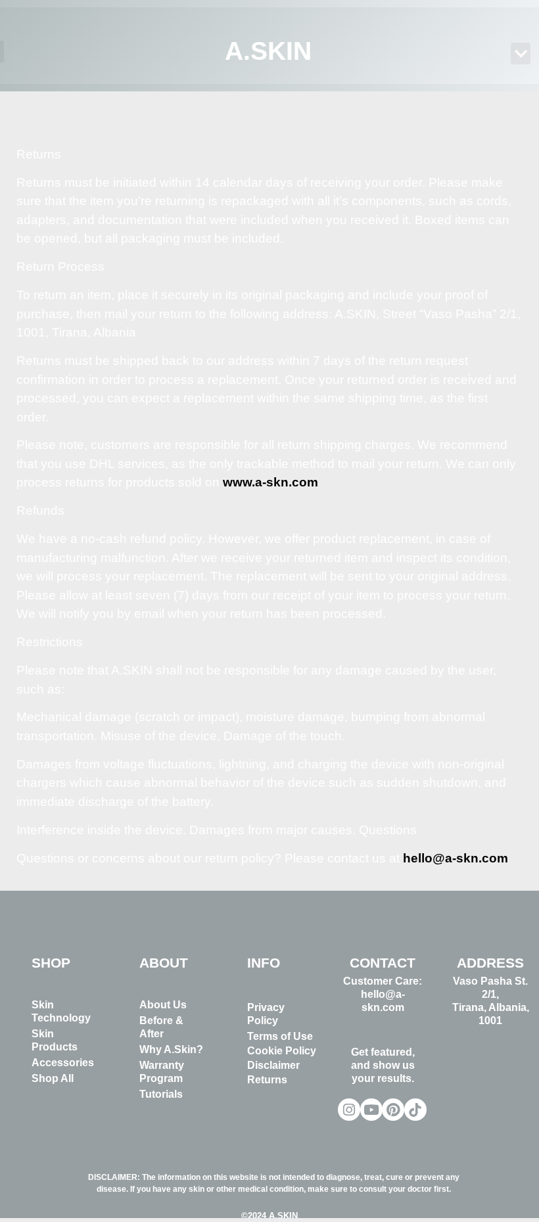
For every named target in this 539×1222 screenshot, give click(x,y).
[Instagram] (349, 1109)
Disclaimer (273, 1065)
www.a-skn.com (270, 482)
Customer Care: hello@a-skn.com (382, 994)
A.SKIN (268, 51)
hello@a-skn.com (455, 858)
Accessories (63, 1062)
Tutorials (161, 1094)
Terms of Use (280, 1036)
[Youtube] (371, 1109)
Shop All (53, 1078)
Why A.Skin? (171, 1049)
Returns (267, 1079)
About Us (163, 1004)
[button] (520, 53)
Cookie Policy (281, 1050)
